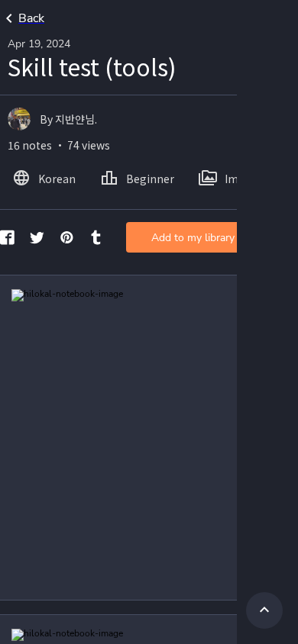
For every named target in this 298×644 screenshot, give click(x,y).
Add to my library (193, 237)
